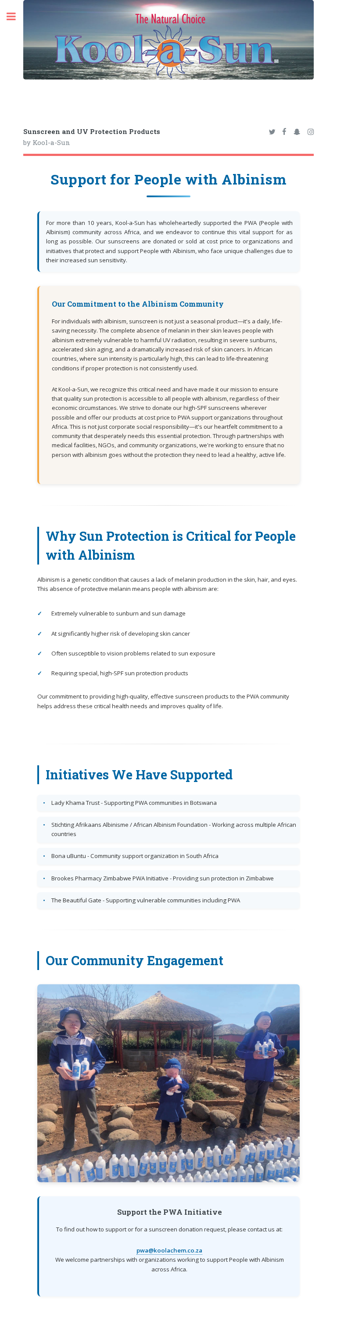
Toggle (16, 16)
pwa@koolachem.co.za (169, 1250)
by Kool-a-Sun (91, 137)
